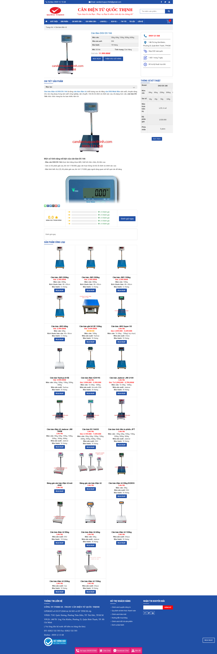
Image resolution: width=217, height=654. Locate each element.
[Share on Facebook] (48, 206)
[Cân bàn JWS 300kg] (90, 257)
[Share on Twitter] (51, 206)
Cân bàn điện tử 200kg (60, 581)
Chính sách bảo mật (119, 614)
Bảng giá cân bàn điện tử (90, 483)
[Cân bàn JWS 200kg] (59, 257)
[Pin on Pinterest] (56, 206)
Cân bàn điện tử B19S (90, 378)
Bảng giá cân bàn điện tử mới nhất (59, 484)
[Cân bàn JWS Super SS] (121, 306)
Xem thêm (157, 139)
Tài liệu (132, 21)
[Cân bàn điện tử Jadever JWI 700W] (59, 409)
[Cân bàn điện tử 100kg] (121, 512)
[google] (169, 2)
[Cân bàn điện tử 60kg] (90, 512)
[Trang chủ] (46, 21)
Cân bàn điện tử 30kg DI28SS (121, 483)
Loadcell (103, 21)
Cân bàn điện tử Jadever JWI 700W (59, 430)
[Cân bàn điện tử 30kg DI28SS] (121, 463)
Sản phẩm (64, 21)
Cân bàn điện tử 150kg (91, 581)
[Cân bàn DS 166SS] (90, 409)
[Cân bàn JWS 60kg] (59, 306)
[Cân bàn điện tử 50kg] (59, 512)
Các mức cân (77, 21)
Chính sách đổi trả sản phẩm (122, 621)
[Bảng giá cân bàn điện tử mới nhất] (59, 463)
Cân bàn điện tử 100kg (122, 532)
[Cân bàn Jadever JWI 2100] (121, 358)
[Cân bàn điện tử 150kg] (90, 561)
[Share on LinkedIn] (59, 206)
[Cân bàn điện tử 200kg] (59, 561)
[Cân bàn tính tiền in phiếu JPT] (121, 409)
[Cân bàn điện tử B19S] (90, 358)
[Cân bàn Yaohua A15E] (59, 358)
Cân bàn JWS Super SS (121, 326)
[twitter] (165, 2)
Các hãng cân (91, 21)
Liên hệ (140, 21)
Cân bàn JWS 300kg (90, 277)
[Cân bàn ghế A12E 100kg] (90, 306)
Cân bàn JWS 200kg (59, 277)
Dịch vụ (114, 21)
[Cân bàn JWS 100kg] (121, 257)
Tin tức (123, 21)
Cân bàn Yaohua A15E (59, 378)
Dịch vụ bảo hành (118, 625)
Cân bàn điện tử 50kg (59, 532)
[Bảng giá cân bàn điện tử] (90, 462)
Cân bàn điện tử (61, 27)
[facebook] (161, 2)
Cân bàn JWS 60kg (59, 326)
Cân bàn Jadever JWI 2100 (121, 378)
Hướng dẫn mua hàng (119, 618)
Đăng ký (167, 607)
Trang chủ (49, 27)
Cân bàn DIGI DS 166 (101, 33)
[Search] (169, 11)
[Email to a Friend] (53, 206)
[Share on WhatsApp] (45, 206)
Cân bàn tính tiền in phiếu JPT (121, 429)
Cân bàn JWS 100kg (121, 277)
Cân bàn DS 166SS (90, 429)
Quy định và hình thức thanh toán (124, 611)
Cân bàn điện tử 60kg (90, 532)
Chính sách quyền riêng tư (121, 607)
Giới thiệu (54, 21)
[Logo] (55, 11)
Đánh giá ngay (127, 218)
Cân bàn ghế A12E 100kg (90, 326)
